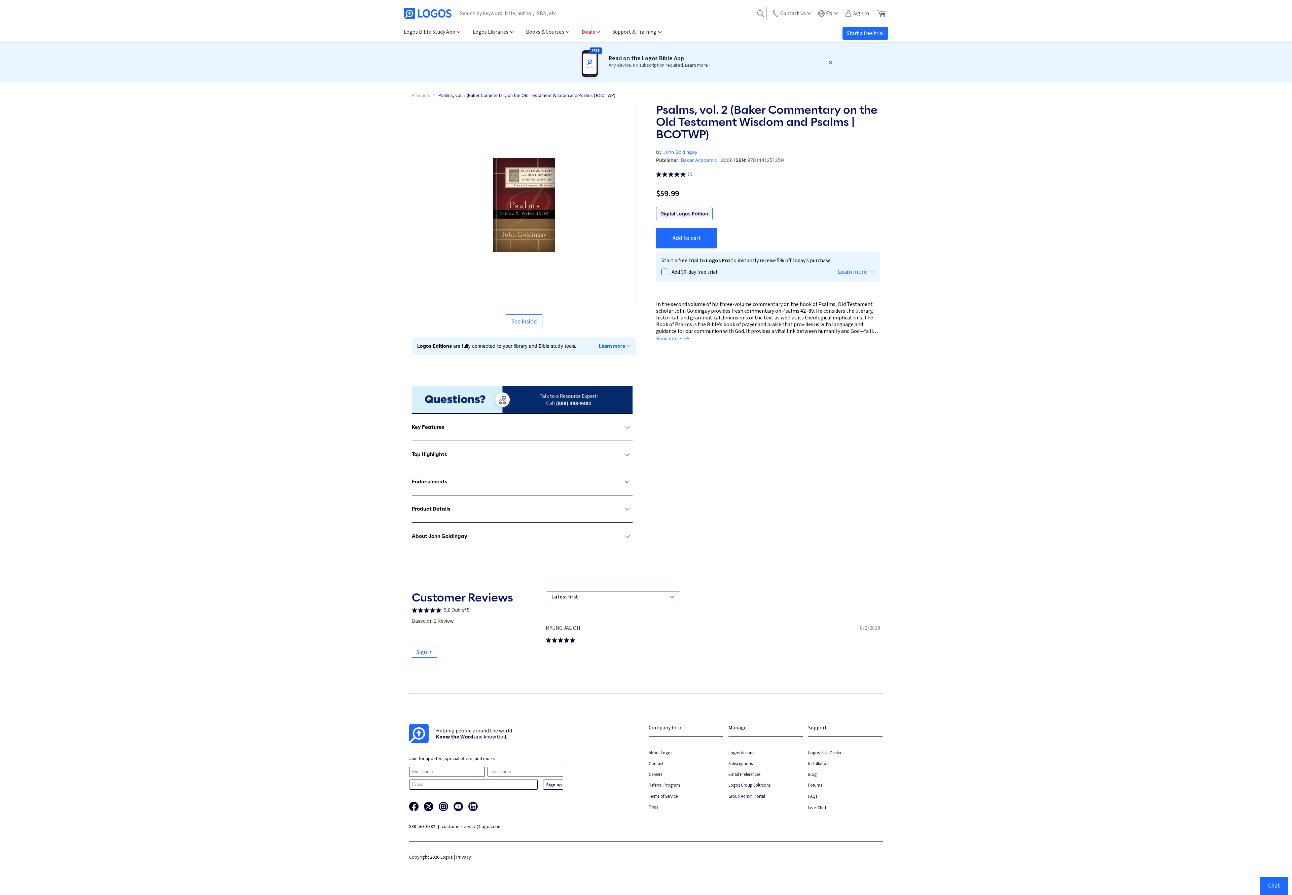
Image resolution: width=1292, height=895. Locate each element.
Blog (812, 774)
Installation (818, 763)
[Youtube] (458, 806)
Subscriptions (740, 763)
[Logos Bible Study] (428, 13)
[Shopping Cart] (881, 13)
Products (421, 95)
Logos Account (742, 753)
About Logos (660, 753)
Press (653, 807)
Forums (815, 785)
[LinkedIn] (473, 806)
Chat (1274, 886)
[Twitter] (428, 806)
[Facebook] (414, 806)
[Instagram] (443, 806)
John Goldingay (680, 152)
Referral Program (664, 785)
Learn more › (697, 65)
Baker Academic (699, 160)
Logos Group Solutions (749, 785)
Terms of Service (663, 796)
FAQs (812, 796)
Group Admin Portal (746, 796)
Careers (655, 774)
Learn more (612, 346)
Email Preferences (744, 774)
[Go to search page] (760, 13)
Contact (656, 763)
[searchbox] (612, 13)
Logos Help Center (824, 753)
